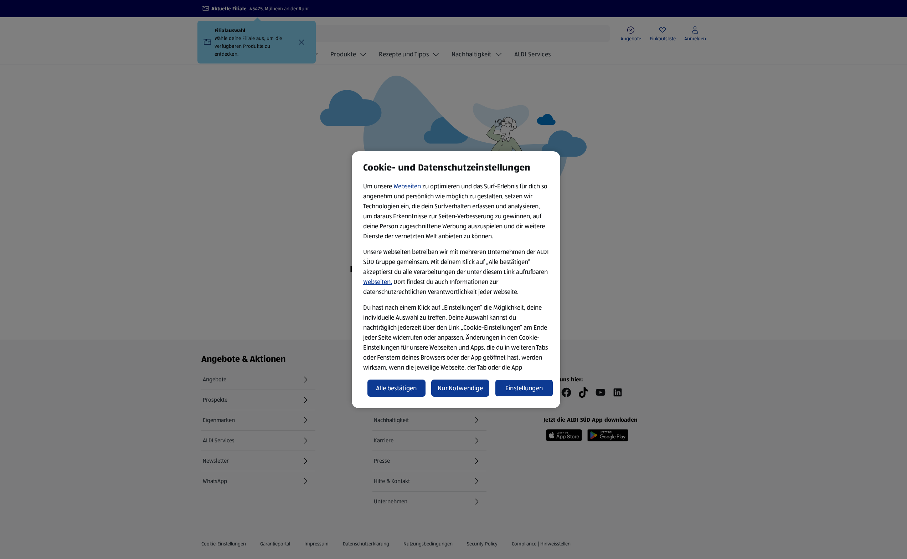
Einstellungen (524, 388)
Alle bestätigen (396, 388)
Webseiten (407, 186)
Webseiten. (377, 281)
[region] (456, 279)
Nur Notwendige (460, 388)
